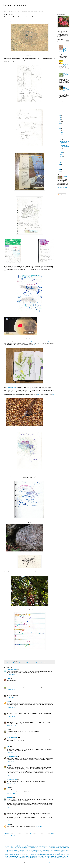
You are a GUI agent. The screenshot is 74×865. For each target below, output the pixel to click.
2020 (60, 130)
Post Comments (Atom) (13, 835)
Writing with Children (23, 859)
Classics (17, 853)
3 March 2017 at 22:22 (11, 697)
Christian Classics (8, 853)
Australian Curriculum (19, 850)
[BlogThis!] (14, 661)
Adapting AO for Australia (36, 846)
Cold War (21, 853)
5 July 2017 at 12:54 (10, 742)
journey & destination (14, 5)
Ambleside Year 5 (61, 847)
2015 (60, 121)
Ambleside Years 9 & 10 (33, 848)
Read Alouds (42, 857)
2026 (60, 171)
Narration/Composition (9, 857)
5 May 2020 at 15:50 (10, 820)
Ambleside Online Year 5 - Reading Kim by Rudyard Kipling (66, 63)
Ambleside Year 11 (26, 847)
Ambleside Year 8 (18, 848)
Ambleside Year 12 (34, 847)
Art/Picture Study (54, 848)
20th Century (13, 846)
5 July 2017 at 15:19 (10, 752)
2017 (60, 125)
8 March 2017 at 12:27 (11, 707)
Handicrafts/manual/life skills (57, 854)
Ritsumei (8, 678)
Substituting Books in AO (9, 859)
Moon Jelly (8, 21)
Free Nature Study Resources (40, 854)
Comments (61, 194)
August (61, 152)
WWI (19, 859)
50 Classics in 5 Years (23, 846)
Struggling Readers (66, 857)
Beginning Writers (57, 850)
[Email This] (13, 661)
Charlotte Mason (10, 662)
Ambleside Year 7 (11, 848)
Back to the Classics (43, 850)
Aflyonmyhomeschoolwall (12, 669)
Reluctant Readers (48, 857)
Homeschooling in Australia (26, 856)
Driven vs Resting (57, 853)
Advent (44, 846)
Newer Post (7, 833)
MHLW (55, 856)
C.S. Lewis (16, 851)
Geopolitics (50, 854)
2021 (60, 162)
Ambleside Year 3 (48, 847)
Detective (47, 853)
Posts (60, 192)
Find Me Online (40, 11)
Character (23, 851)
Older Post (53, 833)
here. (52, 21)
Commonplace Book (31, 853)
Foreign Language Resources (30, 854)
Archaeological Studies (41, 848)
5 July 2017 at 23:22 (10, 761)
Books (63, 850)
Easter (66, 853)
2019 (60, 128)
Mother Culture (65, 856)
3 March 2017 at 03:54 (11, 681)
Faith (16, 854)
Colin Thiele (25, 853)
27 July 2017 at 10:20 (11, 783)
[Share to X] (15, 661)
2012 (60, 115)
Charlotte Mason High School (45, 851)
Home (30, 833)
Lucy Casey (9, 720)
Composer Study (38, 853)
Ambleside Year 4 (54, 847)
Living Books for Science (49, 856)
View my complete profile (62, 187)
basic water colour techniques (27, 341)
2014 (60, 119)
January (61, 132)
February (61, 134)
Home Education (17, 856)
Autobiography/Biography (35, 850)
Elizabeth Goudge (11, 854)
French (46, 854)
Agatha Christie (61, 846)
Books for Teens (10, 851)
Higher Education (66, 854)
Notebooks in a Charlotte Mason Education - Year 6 (64, 142)
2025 (60, 169)
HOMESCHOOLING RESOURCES (13, 11)
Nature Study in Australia (31, 662)
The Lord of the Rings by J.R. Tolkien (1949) (64, 146)
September (62, 154)
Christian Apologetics (65, 851)
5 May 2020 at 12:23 (10, 807)
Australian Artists (66, 848)
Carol (8, 686)
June (61, 148)
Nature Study (25, 662)
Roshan (8, 824)
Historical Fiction (9, 856)
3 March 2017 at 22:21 (11, 689)
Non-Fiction (28, 857)
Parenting (32, 857)
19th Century (7, 846)
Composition (43, 853)
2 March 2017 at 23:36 (11, 674)
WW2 (16, 859)
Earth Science (62, 853)
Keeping (14, 662)
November (62, 158)
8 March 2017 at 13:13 (11, 716)
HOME (5, 11)
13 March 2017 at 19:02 (11, 725)
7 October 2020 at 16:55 (11, 828)
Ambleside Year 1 (11, 847)
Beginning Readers (50, 850)
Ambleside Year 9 (25, 848)
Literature (40, 856)
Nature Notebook (19, 662)
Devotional (51, 853)
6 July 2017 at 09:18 (10, 775)
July (61, 150)
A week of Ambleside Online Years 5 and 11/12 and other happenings (64, 88)
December (62, 160)
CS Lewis (20, 851)
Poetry (37, 662)
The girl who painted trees (12, 737)
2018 (60, 126)
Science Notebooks (42, 662)
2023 (60, 166)
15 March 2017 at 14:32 (11, 733)
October (61, 156)
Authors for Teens (27, 850)
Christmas (13, 853)
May (61, 139)
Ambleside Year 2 (42, 847)
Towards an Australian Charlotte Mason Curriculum (28, 11)
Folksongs (23, 854)
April (61, 137)
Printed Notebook (38, 826)
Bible (61, 850)
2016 (60, 123)
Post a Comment (9, 830)
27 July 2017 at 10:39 (11, 793)
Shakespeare (60, 857)
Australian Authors (9, 850)
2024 (60, 167)
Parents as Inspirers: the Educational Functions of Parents (65, 75)
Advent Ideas (55, 846)
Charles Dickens (28, 851)
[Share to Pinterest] (17, 661)
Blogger (49, 862)
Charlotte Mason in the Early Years (55, 851)
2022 (60, 164)
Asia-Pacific (60, 848)
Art (50, 848)
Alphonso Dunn (50, 341)
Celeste (8, 701)
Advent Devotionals (49, 846)
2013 (60, 117)
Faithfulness (19, 854)
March (61, 136)
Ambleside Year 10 (18, 847)
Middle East (59, 856)
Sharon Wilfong (10, 797)
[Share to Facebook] (16, 661)
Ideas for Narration (34, 856)
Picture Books (36, 857)
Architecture (47, 848)
